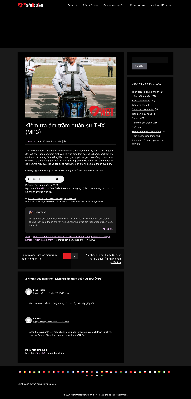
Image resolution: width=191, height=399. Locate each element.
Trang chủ (72, 5)
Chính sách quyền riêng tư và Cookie (37, 384)
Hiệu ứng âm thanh (137, 5)
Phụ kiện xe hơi (51, 201)
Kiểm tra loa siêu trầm (113, 5)
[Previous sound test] (67, 256)
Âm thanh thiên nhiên (161, 5)
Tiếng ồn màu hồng (142, 114)
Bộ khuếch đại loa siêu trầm (146, 131)
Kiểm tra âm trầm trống (80, 201)
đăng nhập (40, 353)
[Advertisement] (95, 30)
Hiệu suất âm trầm (141, 96)
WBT (27, 236)
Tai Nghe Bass (97, 201)
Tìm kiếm (139, 66)
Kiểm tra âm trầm (90, 5)
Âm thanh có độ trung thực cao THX (60, 198)
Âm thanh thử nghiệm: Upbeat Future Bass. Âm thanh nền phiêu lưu (103, 259)
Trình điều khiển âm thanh (145, 91)
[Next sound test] (74, 256)
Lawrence (31, 141)
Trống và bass (139, 105)
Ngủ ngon (137, 127)
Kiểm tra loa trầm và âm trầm (84, 395)
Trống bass (63, 201)
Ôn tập (135, 118)
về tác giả (108, 228)
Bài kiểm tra (43, 188)
